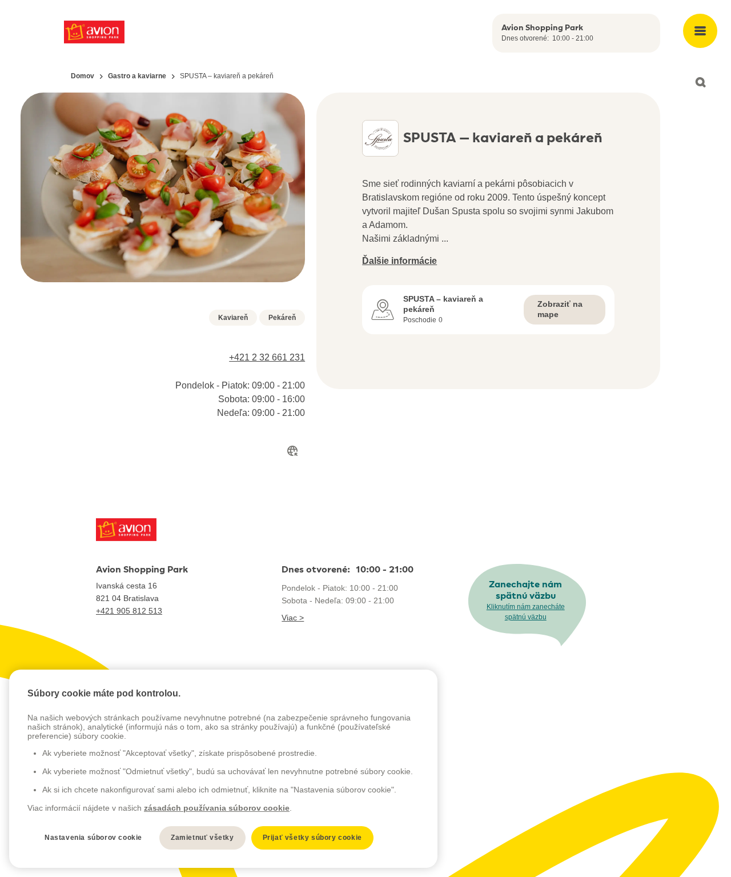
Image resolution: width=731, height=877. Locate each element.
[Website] (292, 450)
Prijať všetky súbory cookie (312, 838)
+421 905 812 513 (129, 610)
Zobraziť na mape (560, 309)
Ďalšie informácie (399, 261)
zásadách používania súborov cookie (217, 807)
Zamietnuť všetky (202, 838)
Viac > (293, 617)
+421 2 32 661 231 (267, 357)
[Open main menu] (700, 31)
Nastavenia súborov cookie (93, 838)
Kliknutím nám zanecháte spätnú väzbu (526, 612)
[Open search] (700, 82)
